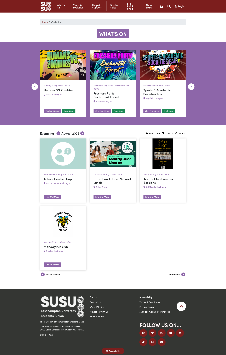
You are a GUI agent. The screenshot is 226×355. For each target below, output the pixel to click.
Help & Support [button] (97, 6)
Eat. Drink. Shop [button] (130, 6)
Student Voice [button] (114, 6)
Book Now (69, 111)
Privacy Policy (146, 306)
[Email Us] (162, 342)
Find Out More (52, 111)
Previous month (53, 274)
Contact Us (95, 302)
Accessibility (114, 350)
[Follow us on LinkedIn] (180, 333)
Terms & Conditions (149, 302)
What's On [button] (61, 6)
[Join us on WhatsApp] (152, 342)
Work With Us (97, 306)
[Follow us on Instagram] (162, 333)
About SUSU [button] (149, 6)
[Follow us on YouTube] (171, 333)
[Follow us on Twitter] (152, 333)
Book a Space (97, 316)
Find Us (93, 297)
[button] (161, 6)
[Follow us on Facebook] (143, 333)
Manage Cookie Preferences (154, 311)
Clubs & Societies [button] (78, 6)
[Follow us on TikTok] (143, 342)
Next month (174, 274)
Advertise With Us (99, 311)
